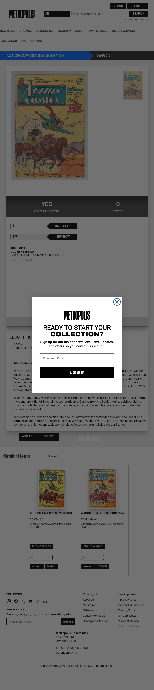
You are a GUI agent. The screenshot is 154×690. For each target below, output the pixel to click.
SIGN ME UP (77, 372)
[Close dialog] (117, 301)
